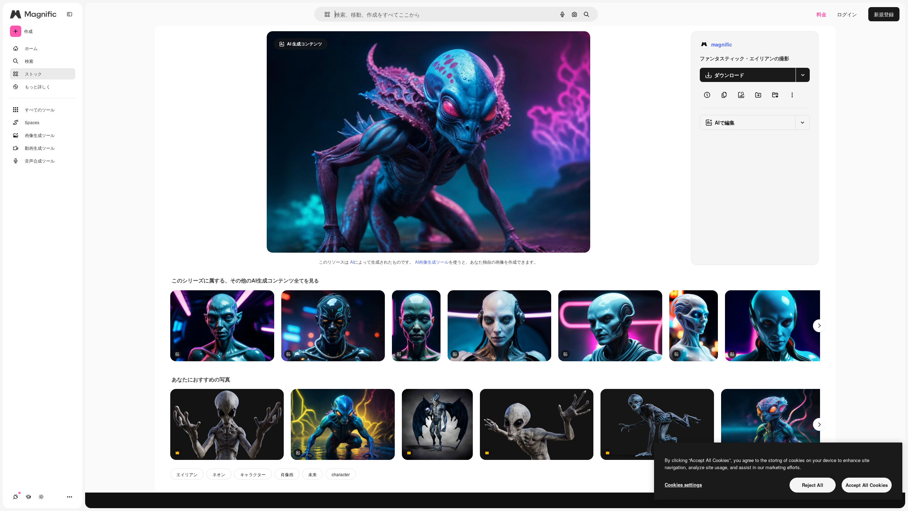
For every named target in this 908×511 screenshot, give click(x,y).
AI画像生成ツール (432, 262)
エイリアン (187, 474)
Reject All (812, 485)
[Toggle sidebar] (69, 14)
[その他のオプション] (792, 95)
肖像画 (287, 474)
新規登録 (884, 14)
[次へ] (819, 325)
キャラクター (253, 474)
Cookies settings (683, 484)
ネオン (218, 474)
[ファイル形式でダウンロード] (803, 75)
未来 (312, 474)
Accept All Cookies (867, 485)
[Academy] (28, 496)
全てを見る (306, 280)
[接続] (15, 496)
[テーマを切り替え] (41, 496)
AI (352, 262)
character (341, 474)
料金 (821, 14)
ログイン (847, 14)
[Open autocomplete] (324, 14)
